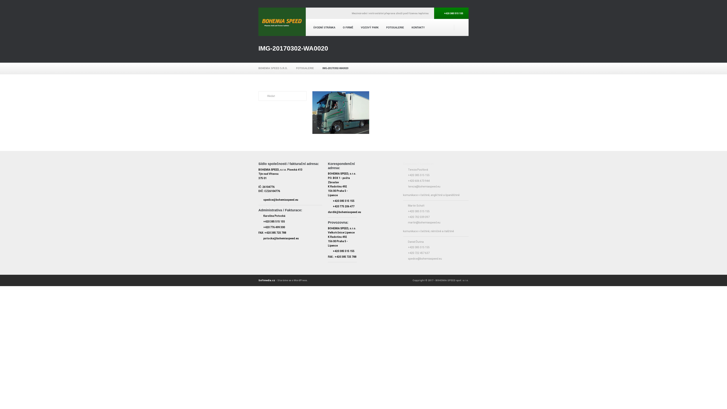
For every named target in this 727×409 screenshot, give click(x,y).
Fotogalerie (395, 27)
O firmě (348, 27)
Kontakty (418, 27)
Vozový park (370, 27)
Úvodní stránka (324, 27)
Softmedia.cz (266, 280)
